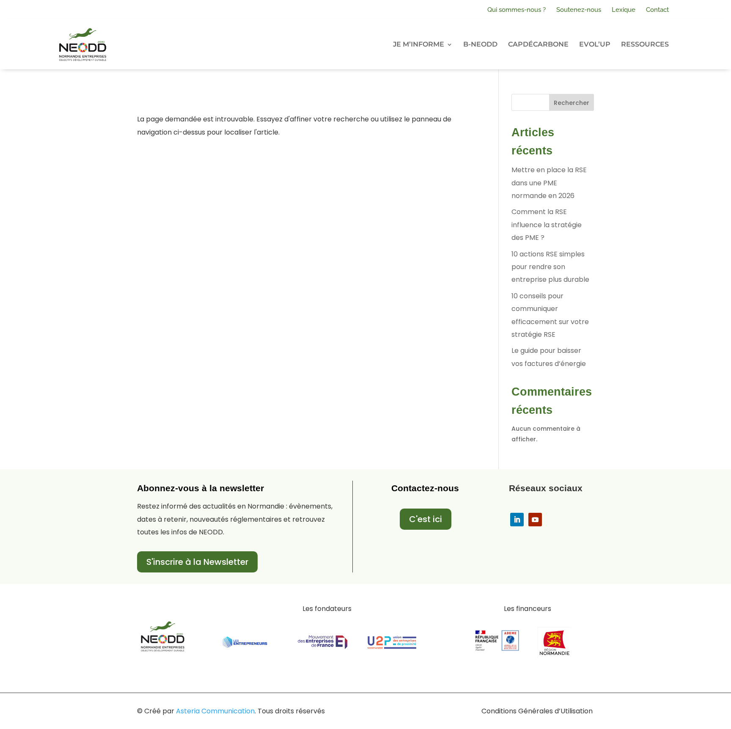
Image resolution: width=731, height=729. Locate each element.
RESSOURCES (645, 44)
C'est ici (425, 519)
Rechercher (571, 103)
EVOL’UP (594, 44)
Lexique (623, 10)
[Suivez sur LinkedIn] (517, 519)
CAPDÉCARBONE (538, 44)
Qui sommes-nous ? (516, 10)
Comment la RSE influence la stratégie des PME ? (546, 224)
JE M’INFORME (418, 44)
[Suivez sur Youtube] (535, 519)
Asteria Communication (215, 711)
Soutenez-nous (578, 10)
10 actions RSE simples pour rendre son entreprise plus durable (550, 267)
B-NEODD (480, 44)
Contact (657, 10)
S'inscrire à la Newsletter (197, 562)
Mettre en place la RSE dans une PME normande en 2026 (549, 183)
